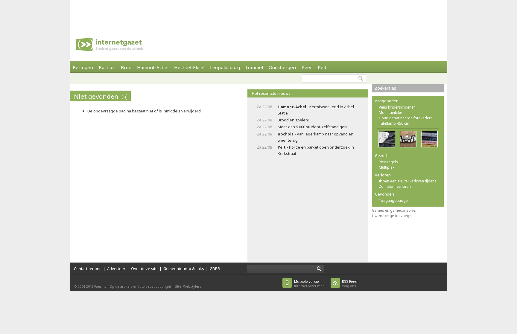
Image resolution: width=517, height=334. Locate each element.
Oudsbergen (282, 67)
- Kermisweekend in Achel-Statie (316, 110)
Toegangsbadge (393, 200)
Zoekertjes (385, 88)
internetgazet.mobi (310, 283)
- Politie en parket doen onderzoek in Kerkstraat (316, 150)
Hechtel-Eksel (189, 67)
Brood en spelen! (293, 120)
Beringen (83, 67)
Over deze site (144, 268)
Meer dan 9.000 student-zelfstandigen (312, 126)
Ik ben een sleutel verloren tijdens (408, 181)
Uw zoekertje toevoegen (392, 215)
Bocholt (107, 67)
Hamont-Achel (152, 67)
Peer (307, 67)
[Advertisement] (258, 13)
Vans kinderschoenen (397, 107)
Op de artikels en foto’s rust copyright (140, 286)
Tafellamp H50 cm (394, 123)
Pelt (322, 67)
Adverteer (116, 268)
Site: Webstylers (188, 286)
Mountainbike (390, 112)
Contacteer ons (87, 268)
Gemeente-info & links (183, 268)
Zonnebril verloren (395, 186)
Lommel (254, 67)
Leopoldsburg (225, 67)
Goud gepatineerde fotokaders (406, 118)
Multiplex (386, 167)
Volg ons (350, 283)
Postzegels (388, 161)
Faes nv (100, 286)
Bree (126, 67)
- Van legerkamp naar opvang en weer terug (315, 137)
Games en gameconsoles (394, 210)
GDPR (215, 268)
